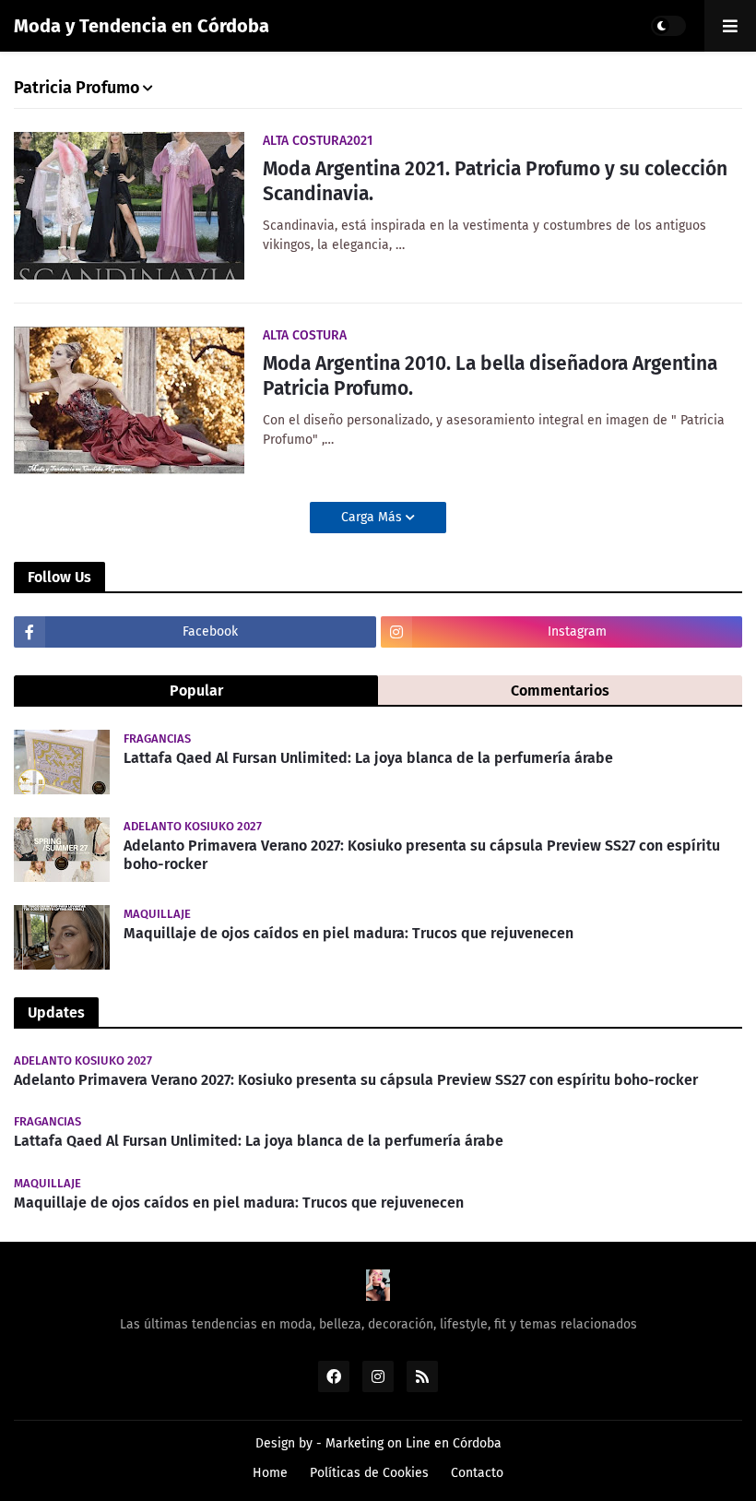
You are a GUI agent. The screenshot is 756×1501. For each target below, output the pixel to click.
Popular (196, 690)
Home (270, 1473)
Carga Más (373, 517)
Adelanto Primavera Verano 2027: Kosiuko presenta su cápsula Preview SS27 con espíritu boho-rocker (422, 855)
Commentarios (560, 690)
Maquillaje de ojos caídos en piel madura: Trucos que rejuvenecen (348, 933)
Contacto (477, 1473)
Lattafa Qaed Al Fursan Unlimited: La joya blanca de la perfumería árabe (368, 758)
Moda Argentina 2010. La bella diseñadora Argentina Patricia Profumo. (490, 375)
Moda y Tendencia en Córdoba (141, 26)
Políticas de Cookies (369, 1473)
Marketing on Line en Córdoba (413, 1443)
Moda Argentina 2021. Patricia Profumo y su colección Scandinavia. (495, 181)
